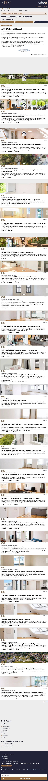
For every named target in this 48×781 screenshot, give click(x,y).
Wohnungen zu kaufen (8, 745)
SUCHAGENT (7, 21)
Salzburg (5, 730)
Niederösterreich (6, 726)
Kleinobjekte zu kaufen (8, 743)
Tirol (4, 733)
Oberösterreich (6, 728)
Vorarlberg (5, 735)
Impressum (6, 758)
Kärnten (4, 724)
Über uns (5, 756)
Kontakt (5, 760)
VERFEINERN (41, 21)
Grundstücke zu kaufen (8, 747)
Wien (4, 737)
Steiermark (5, 732)
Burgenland (5, 723)
